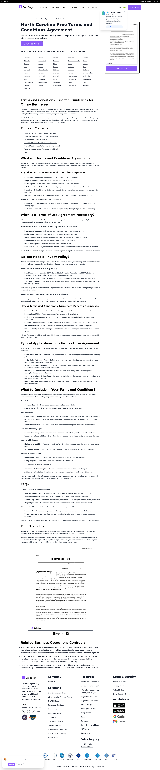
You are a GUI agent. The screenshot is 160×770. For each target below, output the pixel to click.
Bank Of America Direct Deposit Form (37, 656)
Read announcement (114, 27)
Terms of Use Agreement (44, 19)
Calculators (85, 733)
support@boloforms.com (32, 707)
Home (23, 19)
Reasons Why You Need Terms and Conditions (40, 143)
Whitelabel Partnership (57, 733)
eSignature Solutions (89, 697)
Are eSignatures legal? (90, 686)
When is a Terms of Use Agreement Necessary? (41, 136)
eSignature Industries (89, 701)
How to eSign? (86, 705)
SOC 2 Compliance (55, 721)
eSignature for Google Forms (60, 697)
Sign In (156, 1)
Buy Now (3, 1)
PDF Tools (85, 729)
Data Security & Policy (122, 694)
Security (85, 7)
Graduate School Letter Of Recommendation (40, 647)
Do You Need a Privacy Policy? (35, 140)
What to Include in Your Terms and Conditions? (41, 149)
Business (30, 19)
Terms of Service (120, 682)
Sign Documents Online (57, 693)
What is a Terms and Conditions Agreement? (40, 133)
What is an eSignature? (90, 682)
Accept (11, 764)
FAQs (26, 152)
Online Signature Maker (90, 725)
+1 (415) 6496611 (86, 744)
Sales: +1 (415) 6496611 (146, 1)
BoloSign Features (88, 709)
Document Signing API (57, 705)
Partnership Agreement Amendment (36, 665)
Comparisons (86, 713)
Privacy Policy (118, 686)
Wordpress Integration (57, 729)
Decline (20, 764)
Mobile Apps (53, 737)
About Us (52, 682)
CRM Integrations (55, 725)
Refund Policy (118, 690)
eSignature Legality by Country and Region (90, 691)
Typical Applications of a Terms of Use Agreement (42, 146)
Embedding (52, 709)
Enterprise (52, 717)
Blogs (83, 717)
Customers (85, 721)
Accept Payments (55, 713)
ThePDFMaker (53, 701)
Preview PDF (121, 69)
